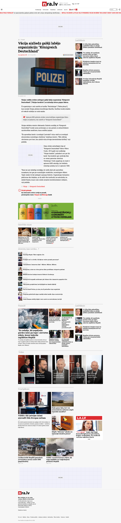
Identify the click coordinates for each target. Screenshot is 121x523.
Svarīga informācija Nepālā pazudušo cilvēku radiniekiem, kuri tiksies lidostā (92, 81)
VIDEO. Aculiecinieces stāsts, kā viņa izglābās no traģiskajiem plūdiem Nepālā (59, 459)
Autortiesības (50, 517)
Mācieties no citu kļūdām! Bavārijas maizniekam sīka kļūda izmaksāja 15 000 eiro (24, 240)
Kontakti (67, 517)
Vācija (24, 186)
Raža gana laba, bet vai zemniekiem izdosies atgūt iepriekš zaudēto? (63, 410)
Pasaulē (23, 39)
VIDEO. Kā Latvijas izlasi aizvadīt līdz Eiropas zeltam (32, 416)
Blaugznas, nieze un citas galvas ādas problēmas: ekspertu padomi (44, 269)
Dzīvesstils (45, 9)
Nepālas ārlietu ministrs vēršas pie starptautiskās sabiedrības (91, 71)
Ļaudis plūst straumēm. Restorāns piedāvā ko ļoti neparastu (38, 240)
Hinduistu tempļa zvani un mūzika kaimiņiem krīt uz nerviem (92, 63)
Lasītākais (80, 40)
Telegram (37, 195)
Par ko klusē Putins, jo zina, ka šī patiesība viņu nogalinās (41, 289)
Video (21, 352)
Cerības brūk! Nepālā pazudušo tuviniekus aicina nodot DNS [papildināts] (30, 459)
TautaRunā (52, 9)
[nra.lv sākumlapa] (50, 4)
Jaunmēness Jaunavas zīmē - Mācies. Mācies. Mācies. (40, 264)
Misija (28, 517)
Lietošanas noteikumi (42, 517)
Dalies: (40, 198)
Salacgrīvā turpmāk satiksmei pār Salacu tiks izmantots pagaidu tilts (45, 279)
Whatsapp (45, 195)
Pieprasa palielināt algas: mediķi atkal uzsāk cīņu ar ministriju (43, 294)
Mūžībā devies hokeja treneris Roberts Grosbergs (38, 274)
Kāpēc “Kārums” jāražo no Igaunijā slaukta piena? (62, 433)
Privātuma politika (33, 517)
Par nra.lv (20, 517)
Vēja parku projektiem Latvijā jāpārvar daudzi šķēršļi (39, 284)
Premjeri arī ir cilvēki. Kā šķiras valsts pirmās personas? (41, 259)
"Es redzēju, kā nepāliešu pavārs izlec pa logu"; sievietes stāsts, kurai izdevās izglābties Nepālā (92, 55)
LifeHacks (59, 9)
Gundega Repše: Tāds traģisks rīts (33, 254)
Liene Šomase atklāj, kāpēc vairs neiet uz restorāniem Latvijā (42, 299)
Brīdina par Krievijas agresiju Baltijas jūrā (65, 239)
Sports (65, 9)
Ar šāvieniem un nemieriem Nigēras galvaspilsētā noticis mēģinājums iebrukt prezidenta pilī (67, 322)
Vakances (63, 517)
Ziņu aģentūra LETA (22, 55)
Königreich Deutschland (36, 186)
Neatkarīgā (38, 9)
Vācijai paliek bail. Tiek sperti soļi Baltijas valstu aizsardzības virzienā (52, 240)
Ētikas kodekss (57, 517)
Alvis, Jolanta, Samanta (65, 5)
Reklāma (24, 517)
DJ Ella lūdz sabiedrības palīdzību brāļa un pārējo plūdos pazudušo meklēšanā (92, 45)
